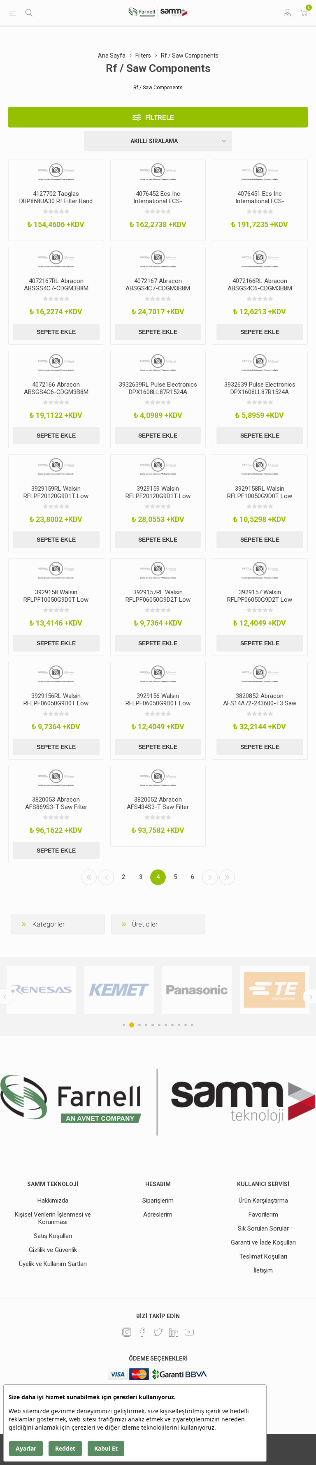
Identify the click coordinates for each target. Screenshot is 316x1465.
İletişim (263, 1270)
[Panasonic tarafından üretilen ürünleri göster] (171, 990)
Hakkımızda (52, 1200)
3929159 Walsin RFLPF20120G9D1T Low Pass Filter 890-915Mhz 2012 (158, 500)
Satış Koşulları (53, 1236)
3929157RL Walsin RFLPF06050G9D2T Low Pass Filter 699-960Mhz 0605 (158, 603)
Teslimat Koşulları (263, 1256)
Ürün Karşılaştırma (263, 1200)
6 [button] (159, 1025)
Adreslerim (157, 1214)
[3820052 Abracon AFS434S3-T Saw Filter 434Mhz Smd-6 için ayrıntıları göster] (158, 778)
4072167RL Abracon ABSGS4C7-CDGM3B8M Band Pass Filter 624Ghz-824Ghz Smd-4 (56, 292)
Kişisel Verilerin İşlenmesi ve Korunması (53, 1218)
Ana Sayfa (111, 55)
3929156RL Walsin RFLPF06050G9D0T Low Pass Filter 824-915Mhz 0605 (55, 707)
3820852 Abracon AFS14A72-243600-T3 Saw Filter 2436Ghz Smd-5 (259, 703)
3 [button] (138, 1024)
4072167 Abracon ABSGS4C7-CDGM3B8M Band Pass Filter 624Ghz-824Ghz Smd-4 (158, 292)
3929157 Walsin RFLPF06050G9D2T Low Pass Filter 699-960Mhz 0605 (259, 603)
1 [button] (124, 1025)
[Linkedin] (173, 1332)
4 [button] (146, 1025)
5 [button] (152, 1025)
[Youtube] (189, 1332)
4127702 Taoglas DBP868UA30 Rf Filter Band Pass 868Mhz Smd (56, 201)
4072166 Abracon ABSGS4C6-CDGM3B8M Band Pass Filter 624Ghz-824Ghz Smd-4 (56, 395)
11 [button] (192, 1025)
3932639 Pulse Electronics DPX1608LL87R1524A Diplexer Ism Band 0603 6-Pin (259, 395)
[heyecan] (158, 1332)
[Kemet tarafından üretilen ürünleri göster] (93, 990)
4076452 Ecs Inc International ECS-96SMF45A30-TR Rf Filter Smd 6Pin (158, 205)
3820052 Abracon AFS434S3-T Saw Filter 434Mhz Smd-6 (158, 807)
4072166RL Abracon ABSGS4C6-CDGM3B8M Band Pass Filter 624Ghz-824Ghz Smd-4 (259, 292)
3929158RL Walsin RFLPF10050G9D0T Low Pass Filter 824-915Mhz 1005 (259, 500)
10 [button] (185, 1025)
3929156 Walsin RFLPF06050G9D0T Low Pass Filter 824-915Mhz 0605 (158, 707)
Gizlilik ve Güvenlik (53, 1250)
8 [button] (172, 1025)
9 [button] (179, 1025)
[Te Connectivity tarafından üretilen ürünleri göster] (248, 990)
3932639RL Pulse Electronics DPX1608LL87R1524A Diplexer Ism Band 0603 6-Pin (158, 395)
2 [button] (130, 1025)
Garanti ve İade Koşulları (263, 1242)
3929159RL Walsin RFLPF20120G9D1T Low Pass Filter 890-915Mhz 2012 (55, 500)
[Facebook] (142, 1332)
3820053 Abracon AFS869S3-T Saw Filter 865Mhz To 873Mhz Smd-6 (56, 807)
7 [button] (166, 1025)
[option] (93, 990)
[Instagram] (126, 1332)
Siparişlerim (158, 1200)
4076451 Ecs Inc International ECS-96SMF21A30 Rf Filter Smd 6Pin (259, 205)
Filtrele (159, 117)
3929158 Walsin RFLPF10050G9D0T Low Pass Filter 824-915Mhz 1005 (55, 603)
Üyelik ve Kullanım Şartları (53, 1264)
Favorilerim (263, 1214)
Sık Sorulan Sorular (263, 1228)
